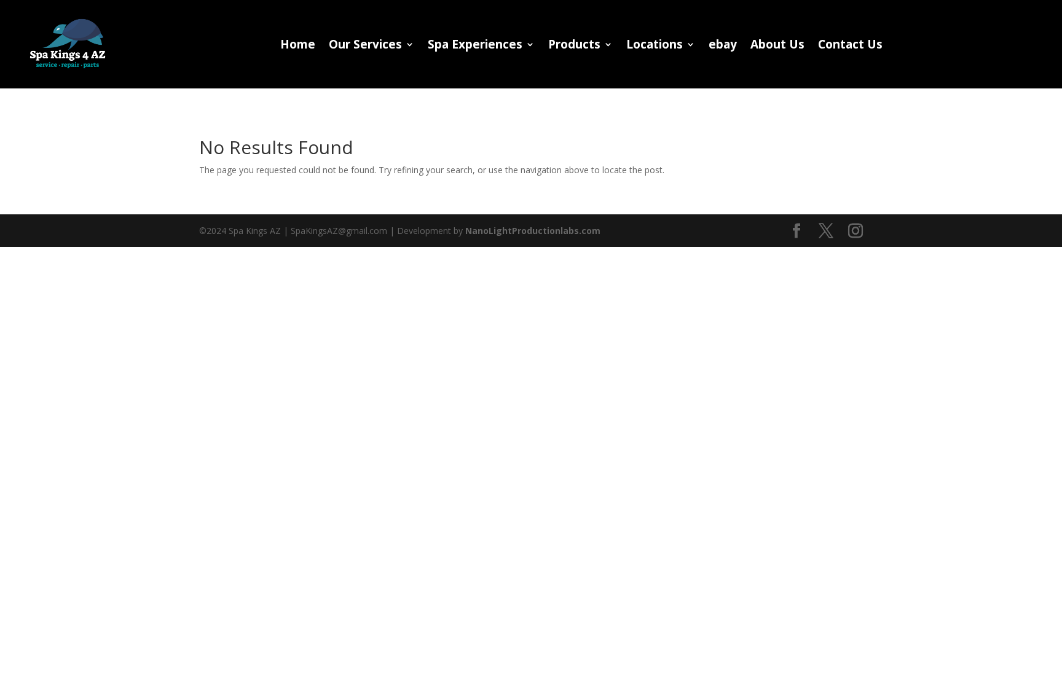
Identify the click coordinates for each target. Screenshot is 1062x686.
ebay (723, 46)
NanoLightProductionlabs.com (532, 230)
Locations (654, 46)
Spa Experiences (475, 46)
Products (574, 46)
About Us (777, 46)
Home (297, 46)
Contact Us (850, 46)
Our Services (365, 46)
